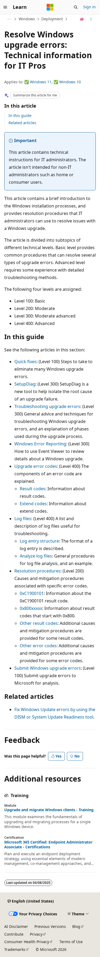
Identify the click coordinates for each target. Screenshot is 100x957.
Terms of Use (71, 941)
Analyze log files (36, 556)
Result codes (32, 489)
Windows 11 (40, 81)
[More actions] (91, 19)
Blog (76, 926)
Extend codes (33, 504)
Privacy (36, 934)
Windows (27, 18)
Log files (22, 518)
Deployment (52, 18)
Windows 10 (70, 81)
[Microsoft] (50, 7)
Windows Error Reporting (40, 444)
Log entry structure (39, 541)
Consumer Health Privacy (26, 941)
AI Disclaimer (16, 926)
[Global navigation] (5, 7)
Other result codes (39, 623)
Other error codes (38, 646)
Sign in (89, 6)
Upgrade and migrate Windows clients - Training (49, 809)
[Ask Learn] (82, 19)
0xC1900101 (32, 593)
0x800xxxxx (31, 608)
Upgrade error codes (35, 466)
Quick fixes (25, 361)
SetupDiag (24, 384)
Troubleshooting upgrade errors (47, 406)
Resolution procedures (37, 571)
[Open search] (75, 7)
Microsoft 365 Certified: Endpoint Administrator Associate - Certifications (48, 844)
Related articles (22, 122)
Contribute (13, 934)
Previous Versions (50, 926)
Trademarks (14, 949)
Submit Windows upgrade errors (47, 668)
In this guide (20, 115)
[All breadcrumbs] (9, 19)
